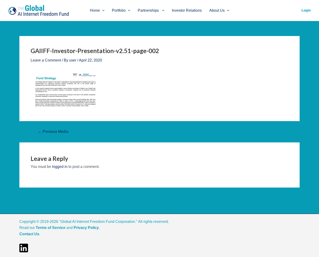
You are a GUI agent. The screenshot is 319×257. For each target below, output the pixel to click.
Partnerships (149, 10)
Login (306, 10)
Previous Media (53, 132)
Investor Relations (187, 10)
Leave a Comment (46, 60)
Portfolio (119, 10)
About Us (217, 10)
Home (95, 10)
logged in (59, 167)
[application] (102, 10)
